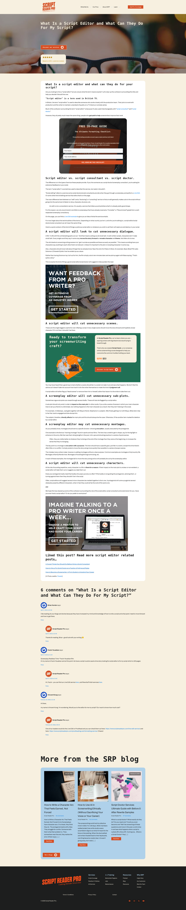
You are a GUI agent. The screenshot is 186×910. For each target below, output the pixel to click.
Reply (42, 620)
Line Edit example (71, 216)
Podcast (125, 878)
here (77, 682)
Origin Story (140, 878)
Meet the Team (141, 884)
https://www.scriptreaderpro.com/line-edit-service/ (123, 728)
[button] (135, 7)
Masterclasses (109, 884)
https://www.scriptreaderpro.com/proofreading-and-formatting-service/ (73, 731)
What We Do (84, 7)
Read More (49, 841)
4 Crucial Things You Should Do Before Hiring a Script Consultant (68, 564)
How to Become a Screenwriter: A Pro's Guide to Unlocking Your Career (70, 572)
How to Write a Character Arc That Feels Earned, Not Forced (59, 809)
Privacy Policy (92, 894)
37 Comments (127, 816)
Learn (116, 7)
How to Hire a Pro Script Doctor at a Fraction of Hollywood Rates (67, 568)
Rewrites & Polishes (93, 881)
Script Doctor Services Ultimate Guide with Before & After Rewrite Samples (126, 809)
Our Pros (95, 7)
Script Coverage (92, 878)
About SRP (106, 7)
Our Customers (141, 881)
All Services (91, 884)
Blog (124, 881)
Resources (126, 884)
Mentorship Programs (111, 878)
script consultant (122, 109)
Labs (106, 881)
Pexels (59, 576)
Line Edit (137, 193)
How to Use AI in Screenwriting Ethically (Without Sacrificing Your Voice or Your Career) (90, 810)
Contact (139, 887)
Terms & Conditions (68, 894)
